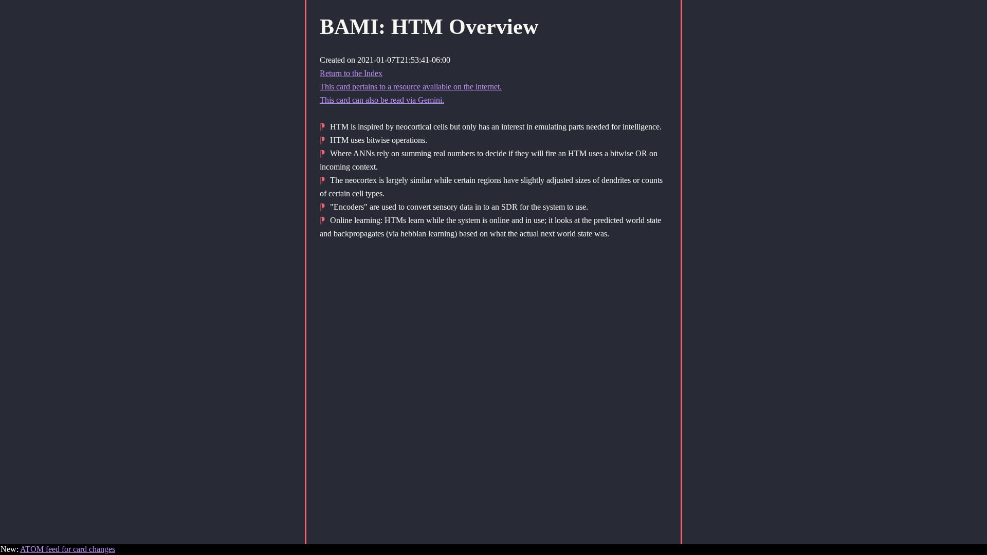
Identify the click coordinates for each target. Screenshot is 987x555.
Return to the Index (351, 73)
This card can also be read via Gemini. (382, 100)
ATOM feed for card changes (67, 549)
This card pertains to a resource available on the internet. (411, 86)
